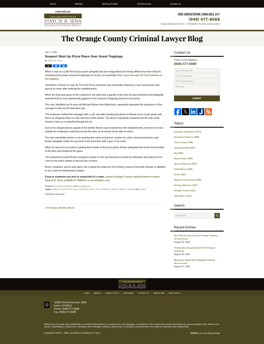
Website (79, 4)
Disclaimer (128, 293)
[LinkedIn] (193, 111)
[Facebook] (178, 111)
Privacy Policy (112, 293)
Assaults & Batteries (64, 186)
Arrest (180, 174)
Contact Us (175, 4)
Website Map (159, 293)
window (142, 189)
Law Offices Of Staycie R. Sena (85, 333)
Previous (51, 208)
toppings (131, 189)
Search (217, 215)
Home (53, 4)
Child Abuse (183, 169)
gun (75, 189)
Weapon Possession (187, 180)
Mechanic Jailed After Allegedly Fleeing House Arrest (194, 261)
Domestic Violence (186, 137)
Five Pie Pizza (66, 189)
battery (56, 189)
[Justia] (201, 111)
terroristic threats (118, 189)
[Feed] (208, 111)
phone (91, 189)
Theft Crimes (183, 142)
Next (71, 208)
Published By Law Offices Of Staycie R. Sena (190, 19)
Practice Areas (144, 4)
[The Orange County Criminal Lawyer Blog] (132, 38)
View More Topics (183, 196)
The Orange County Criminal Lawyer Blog (63, 19)
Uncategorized (83, 186)
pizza (98, 189)
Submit (197, 98)
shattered (106, 189)
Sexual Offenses (185, 164)
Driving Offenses (185, 185)
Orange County (184, 190)
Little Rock (83, 189)
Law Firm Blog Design (205, 333)
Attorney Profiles (110, 4)
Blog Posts (174, 293)
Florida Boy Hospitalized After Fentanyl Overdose (194, 249)
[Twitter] (185, 111)
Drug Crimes (183, 158)
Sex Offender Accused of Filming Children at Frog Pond (196, 237)
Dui (178, 153)
